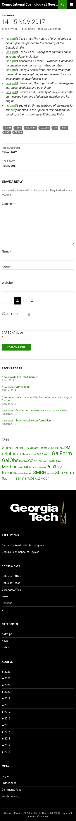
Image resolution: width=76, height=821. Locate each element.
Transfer (21, 478)
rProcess (28, 473)
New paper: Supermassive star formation (26, 420)
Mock (32, 467)
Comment (9, 204)
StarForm (64, 472)
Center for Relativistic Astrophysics (23, 545)
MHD (20, 467)
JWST (52, 461)
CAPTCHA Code (12, 332)
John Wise (29, 29)
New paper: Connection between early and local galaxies (35, 410)
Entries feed (9, 782)
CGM (35, 448)
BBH (21, 448)
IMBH (45, 461)
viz (36, 479)
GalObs (45, 128)
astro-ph (8, 15)
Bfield (28, 448)
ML (26, 467)
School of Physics (13, 813)
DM (67, 447)
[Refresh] (29, 314)
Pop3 (51, 466)
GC (55, 128)
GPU (36, 461)
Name (6, 251)
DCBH (55, 448)
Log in (5, 776)
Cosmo (43, 448)
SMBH (39, 472)
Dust (16, 454)
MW (39, 467)
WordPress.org (10, 796)
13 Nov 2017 (11, 150)
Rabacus (7, 603)
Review (18, 473)
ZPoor (18, 132)
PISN (43, 467)
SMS (49, 473)
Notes (5, 647)
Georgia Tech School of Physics (20, 551)
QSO (59, 467)
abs (8, 38)
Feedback (31, 454)
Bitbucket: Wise (11, 582)
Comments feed (11, 789)
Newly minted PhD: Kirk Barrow (20, 377)
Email (6, 267)
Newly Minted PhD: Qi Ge (16, 387)
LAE (59, 461)
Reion (8, 472)
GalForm (31, 128)
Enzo (5, 596)
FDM (22, 454)
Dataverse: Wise (11, 589)
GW (40, 461)
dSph (8, 128)
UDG (7, 132)
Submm (7, 478)
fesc (18, 128)
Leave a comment (51, 29)
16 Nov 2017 (9, 163)
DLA (62, 448)
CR (49, 448)
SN (53, 473)
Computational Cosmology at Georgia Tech (30, 4)
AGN (14, 448)
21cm (6, 448)
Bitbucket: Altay (11, 576)
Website (7, 282)
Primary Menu (71, 4)
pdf (14, 38)
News (5, 640)
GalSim (23, 461)
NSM (64, 128)
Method (10, 466)
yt (3, 609)
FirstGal (47, 454)
